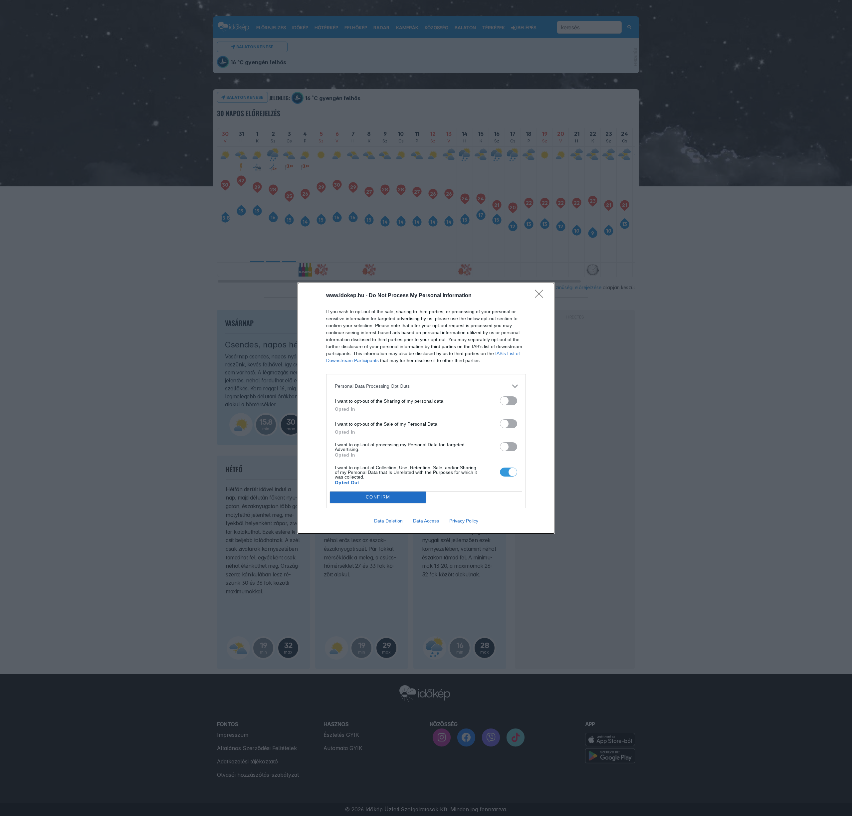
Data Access (426, 520)
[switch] (508, 400)
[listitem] (426, 386)
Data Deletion (388, 520)
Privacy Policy (463, 520)
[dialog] (426, 408)
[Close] (541, 296)
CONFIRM (378, 497)
